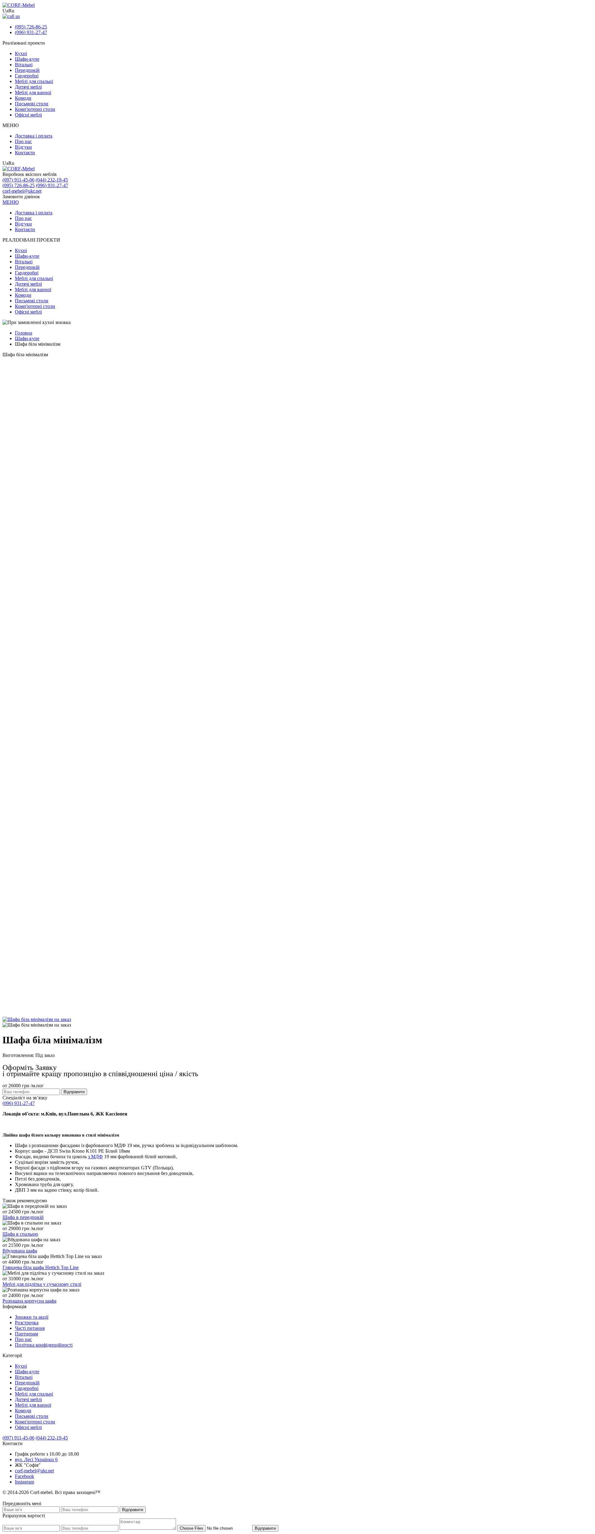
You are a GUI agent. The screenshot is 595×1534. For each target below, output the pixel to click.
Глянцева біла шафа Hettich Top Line (40, 1267)
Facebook (24, 1476)
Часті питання (30, 1328)
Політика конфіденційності (44, 1345)
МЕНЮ (10, 202)
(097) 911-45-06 (18, 179)
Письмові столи (31, 103)
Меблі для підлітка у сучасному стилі (41, 1284)
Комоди (23, 98)
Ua (5, 10)
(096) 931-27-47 (31, 32)
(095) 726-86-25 (31, 26)
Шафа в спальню (20, 1234)
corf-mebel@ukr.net (22, 191)
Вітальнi (24, 64)
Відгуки (23, 147)
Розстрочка (26, 1322)
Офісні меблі (28, 114)
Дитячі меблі (28, 87)
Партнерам (26, 1333)
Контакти (25, 152)
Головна (23, 332)
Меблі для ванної (33, 92)
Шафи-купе (27, 59)
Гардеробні (26, 75)
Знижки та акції (31, 1317)
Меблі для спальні (34, 81)
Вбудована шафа (19, 1250)
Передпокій (27, 70)
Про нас (23, 141)
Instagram (24, 1481)
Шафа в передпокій (23, 1217)
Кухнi (21, 53)
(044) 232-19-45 (52, 179)
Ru (11, 10)
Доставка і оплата (33, 135)
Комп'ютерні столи (35, 109)
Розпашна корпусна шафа (29, 1301)
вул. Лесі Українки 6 (36, 1459)
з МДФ (95, 1156)
